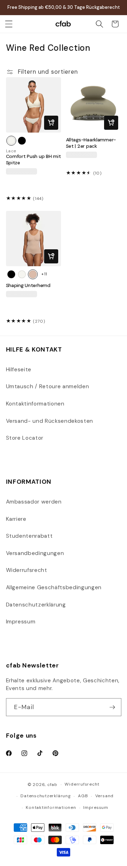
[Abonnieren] (112, 707)
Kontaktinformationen (35, 403)
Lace (11, 151)
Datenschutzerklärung (36, 604)
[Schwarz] (22, 141)
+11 (44, 274)
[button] (9, 24)
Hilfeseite (19, 369)
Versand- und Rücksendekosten (49, 421)
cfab (52, 784)
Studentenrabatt (29, 535)
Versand (104, 796)
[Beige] (33, 274)
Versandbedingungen (35, 553)
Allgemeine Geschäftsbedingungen (54, 587)
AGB (83, 796)
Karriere (16, 519)
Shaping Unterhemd (28, 285)
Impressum (21, 621)
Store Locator (25, 437)
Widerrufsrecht (26, 570)
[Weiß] (11, 141)
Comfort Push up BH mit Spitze (33, 159)
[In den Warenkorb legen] (51, 123)
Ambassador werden (34, 501)
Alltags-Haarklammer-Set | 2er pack (91, 143)
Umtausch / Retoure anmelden (47, 386)
